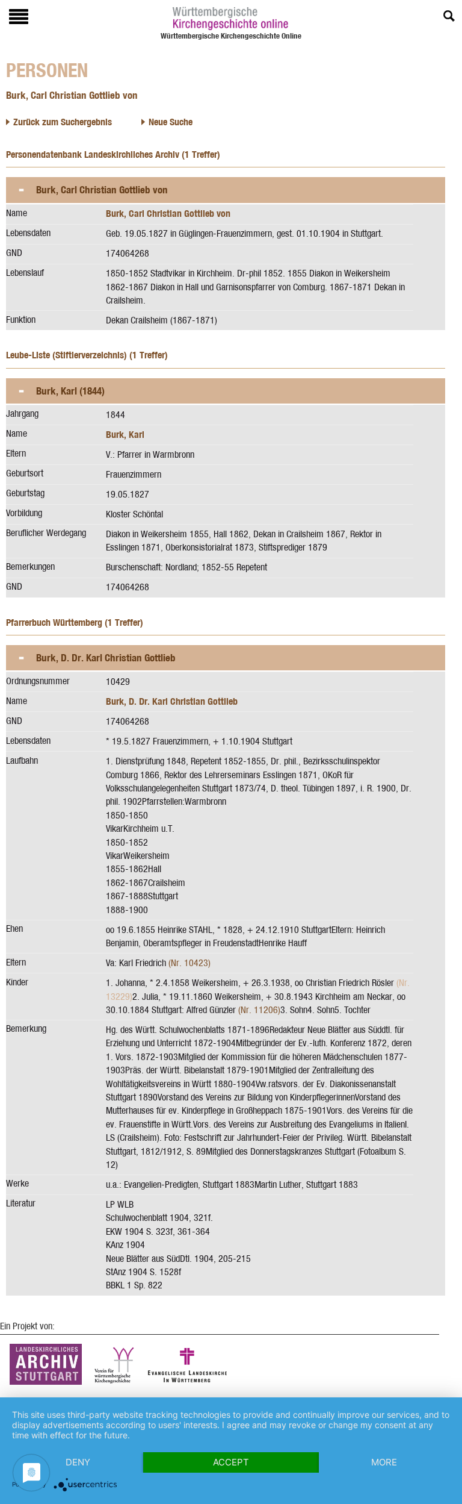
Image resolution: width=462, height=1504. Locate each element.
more (384, 1462)
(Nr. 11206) (259, 1010)
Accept (231, 1462)
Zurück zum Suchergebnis (62, 122)
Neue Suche (170, 122)
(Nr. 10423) (189, 963)
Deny (78, 1462)
